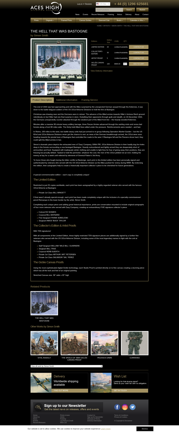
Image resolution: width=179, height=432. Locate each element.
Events (85, 14)
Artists (119, 14)
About (137, 14)
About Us (36, 417)
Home (99, 26)
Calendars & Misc (137, 20)
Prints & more (65, 415)
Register (88, 4)
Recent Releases (97, 14)
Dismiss (145, 429)
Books (120, 20)
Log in (79, 4)
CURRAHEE (135, 358)
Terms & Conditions (121, 415)
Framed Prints (66, 20)
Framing (111, 14)
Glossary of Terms (93, 419)
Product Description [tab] (42, 100)
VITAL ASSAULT (44, 358)
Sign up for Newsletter (95, 417)
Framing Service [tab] (90, 100)
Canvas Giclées (85, 20)
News (77, 14)
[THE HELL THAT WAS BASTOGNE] (59, 81)
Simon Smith (117, 26)
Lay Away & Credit (66, 421)
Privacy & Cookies (120, 417)
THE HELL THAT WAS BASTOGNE (136, 26)
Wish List (63, 422)
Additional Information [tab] (66, 100)
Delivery (128, 14)
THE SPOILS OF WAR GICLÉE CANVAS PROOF (74, 359)
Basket (142, 10)
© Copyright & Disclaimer (123, 421)
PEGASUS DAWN (104, 358)
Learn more (105, 429)
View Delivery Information (102, 71)
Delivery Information (94, 421)
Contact (145, 14)
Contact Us (139, 47)
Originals (50, 20)
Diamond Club (104, 20)
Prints (36, 20)
